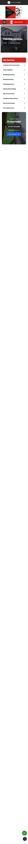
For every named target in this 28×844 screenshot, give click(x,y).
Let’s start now (13, 134)
